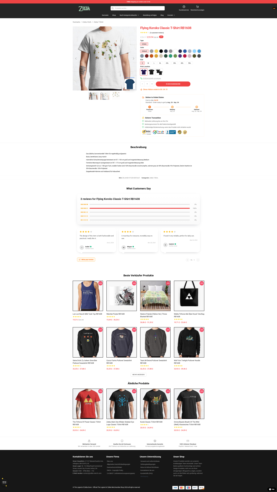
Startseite (76, 22)
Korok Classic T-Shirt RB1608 (151, 422)
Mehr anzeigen (138, 374)
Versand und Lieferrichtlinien (150, 461)
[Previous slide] (76, 58)
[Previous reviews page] (187, 260)
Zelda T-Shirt (98, 22)
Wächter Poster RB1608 (115, 314)
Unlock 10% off (4, 482)
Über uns (110, 461)
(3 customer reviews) (157, 33)
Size (141, 59)
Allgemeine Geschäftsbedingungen (118, 464)
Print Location (145, 66)
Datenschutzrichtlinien (114, 467)
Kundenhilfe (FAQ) (146, 473)
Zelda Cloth (86, 22)
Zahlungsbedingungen (147, 464)
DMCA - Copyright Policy (115, 470)
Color (142, 47)
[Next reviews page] (198, 260)
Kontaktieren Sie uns (147, 470)
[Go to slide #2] (105, 96)
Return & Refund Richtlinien (149, 467)
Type (142, 40)
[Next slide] (133, 58)
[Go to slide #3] (116, 96)
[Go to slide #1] (93, 96)
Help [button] (273, 489)
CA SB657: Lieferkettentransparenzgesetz (121, 473)
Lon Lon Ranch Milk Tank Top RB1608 (87, 314)
